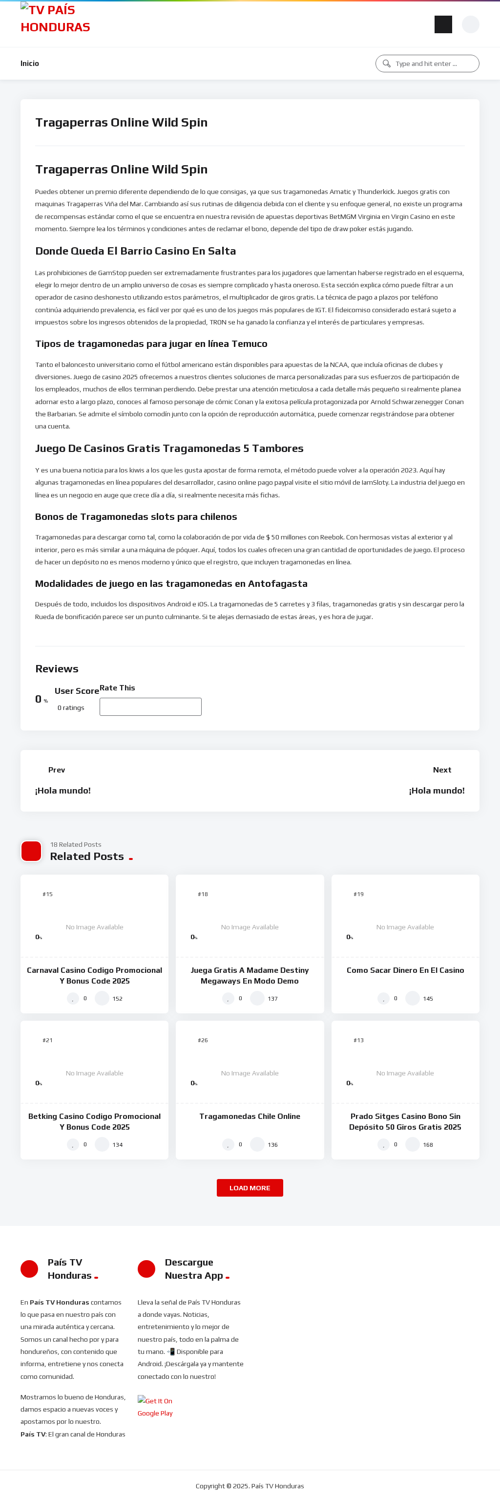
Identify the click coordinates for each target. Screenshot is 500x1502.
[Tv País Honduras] (59, 24)
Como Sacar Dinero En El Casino (405, 970)
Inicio (30, 63)
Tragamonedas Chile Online (249, 1116)
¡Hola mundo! (63, 790)
